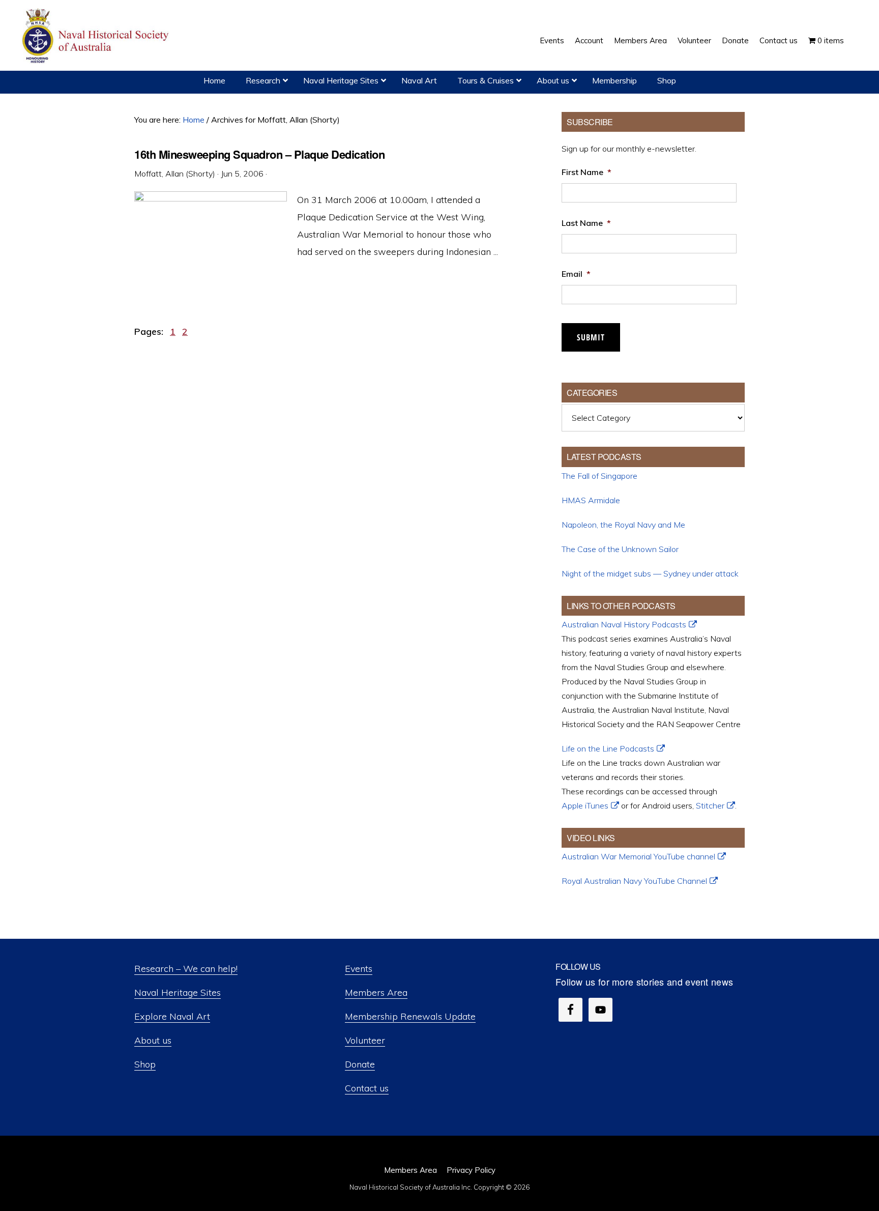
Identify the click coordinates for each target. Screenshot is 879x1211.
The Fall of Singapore (599, 476)
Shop (145, 1064)
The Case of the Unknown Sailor (620, 549)
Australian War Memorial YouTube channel (638, 856)
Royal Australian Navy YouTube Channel (634, 881)
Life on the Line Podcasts (608, 748)
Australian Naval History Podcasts (624, 624)
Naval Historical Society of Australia (96, 36)
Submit (591, 337)
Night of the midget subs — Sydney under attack (650, 573)
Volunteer (365, 1040)
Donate (360, 1064)
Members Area (376, 992)
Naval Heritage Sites (177, 992)
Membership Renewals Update (410, 1016)
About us (152, 1040)
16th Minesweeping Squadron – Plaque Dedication (259, 154)
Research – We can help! (186, 968)
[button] (855, 33)
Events (358, 968)
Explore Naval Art (172, 1016)
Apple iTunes (585, 805)
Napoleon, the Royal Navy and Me (623, 525)
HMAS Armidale (591, 500)
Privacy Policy (471, 1170)
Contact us (367, 1088)
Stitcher (710, 805)
